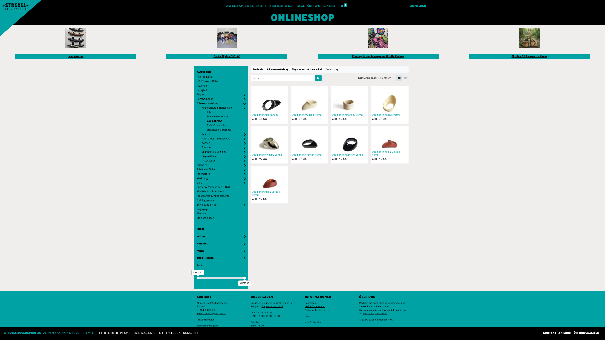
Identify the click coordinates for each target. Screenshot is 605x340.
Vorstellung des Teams (375, 313)
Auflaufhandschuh (217, 125)
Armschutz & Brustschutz (216, 138)
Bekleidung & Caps (207, 204)
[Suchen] (318, 78)
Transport (207, 147)
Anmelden (418, 6)
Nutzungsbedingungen (317, 310)
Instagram (212, 325)
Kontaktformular (205, 319)
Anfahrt (565, 333)
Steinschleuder (205, 217)
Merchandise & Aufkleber (211, 191)
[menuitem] (234, 6)
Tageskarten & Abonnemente (213, 195)
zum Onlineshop (313, 322)
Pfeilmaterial (204, 173)
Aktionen (202, 85)
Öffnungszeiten (586, 333)
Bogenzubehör (205, 98)
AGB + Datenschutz (315, 306)
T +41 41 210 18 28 (206, 310)
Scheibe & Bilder (206, 169)
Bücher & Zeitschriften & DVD (213, 187)
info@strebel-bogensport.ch (211, 313)
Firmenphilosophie (392, 310)
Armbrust (202, 165)
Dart (199, 182)
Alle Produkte (204, 76)
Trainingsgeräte (205, 200)
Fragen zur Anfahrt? (272, 306)
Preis (199, 265)
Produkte (258, 69)
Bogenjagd (202, 209)
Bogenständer (210, 156)
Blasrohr (201, 213)
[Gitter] (399, 78)
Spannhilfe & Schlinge (214, 151)
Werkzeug (202, 178)
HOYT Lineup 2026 (207, 81)
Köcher (206, 143)
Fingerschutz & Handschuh (217, 107)
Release (206, 134)
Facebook (202, 325)
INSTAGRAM (190, 333)
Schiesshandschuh (217, 116)
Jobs (307, 316)
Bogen (200, 94)
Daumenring (214, 120)
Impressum (311, 303)
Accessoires (209, 160)
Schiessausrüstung (207, 103)
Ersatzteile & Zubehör (219, 129)
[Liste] (405, 78)
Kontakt (549, 333)
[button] (386, 78)
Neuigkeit (202, 90)
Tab (209, 112)
